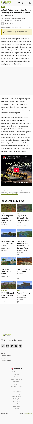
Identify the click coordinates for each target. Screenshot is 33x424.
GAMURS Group (28, 413)
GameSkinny (16, 394)
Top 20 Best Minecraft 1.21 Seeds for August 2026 (23, 219)
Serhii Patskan (5, 223)
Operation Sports (16, 396)
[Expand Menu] (26, 3)
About (3, 353)
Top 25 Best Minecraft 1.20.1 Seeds (7, 271)
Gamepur (16, 377)
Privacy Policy (5, 358)
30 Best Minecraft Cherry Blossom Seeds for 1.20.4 (7, 295)
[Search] (19, 3)
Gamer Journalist (16, 391)
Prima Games (16, 381)
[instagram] (7, 346)
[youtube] (20, 346)
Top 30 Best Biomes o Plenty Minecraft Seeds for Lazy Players (23, 244)
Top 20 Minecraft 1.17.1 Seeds (23, 270)
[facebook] (16, 346)
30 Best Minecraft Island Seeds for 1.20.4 (7, 243)
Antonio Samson (6, 300)
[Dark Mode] (23, 3)
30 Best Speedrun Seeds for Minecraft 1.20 (8, 218)
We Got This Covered (16, 386)
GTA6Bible (16, 408)
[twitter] (12, 346)
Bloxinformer (16, 406)
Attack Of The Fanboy (17, 379)
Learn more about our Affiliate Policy (9, 193)
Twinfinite (16, 374)
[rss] (3, 346)
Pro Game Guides (16, 372)
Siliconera (16, 384)
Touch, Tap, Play (16, 401)
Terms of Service (6, 355)
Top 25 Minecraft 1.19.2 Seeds (23, 294)
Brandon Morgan (22, 250)
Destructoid (16, 389)
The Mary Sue (16, 399)
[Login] (30, 3)
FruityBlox (16, 404)
